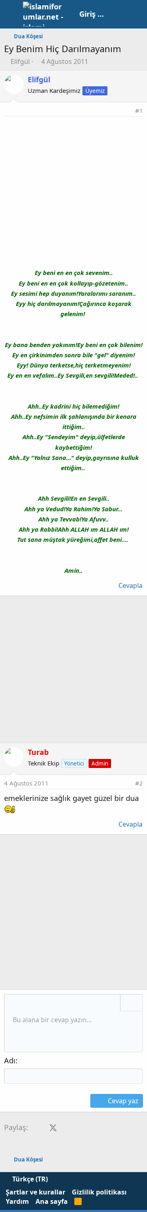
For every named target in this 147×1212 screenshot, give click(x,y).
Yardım (17, 1201)
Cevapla (130, 585)
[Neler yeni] (119, 14)
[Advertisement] (73, 194)
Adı (10, 1060)
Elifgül (20, 61)
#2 (139, 783)
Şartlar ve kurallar (35, 1192)
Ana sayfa (52, 1201)
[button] (13, 1003)
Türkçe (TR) (29, 1179)
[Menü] (11, 14)
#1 (139, 110)
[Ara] (136, 14)
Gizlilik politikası (99, 1192)
